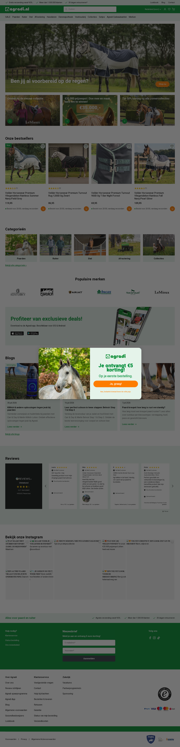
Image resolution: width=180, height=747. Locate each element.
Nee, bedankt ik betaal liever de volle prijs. (115, 392)
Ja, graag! (116, 384)
